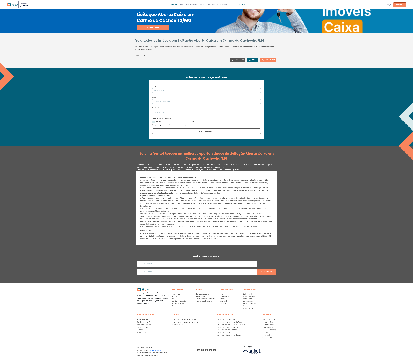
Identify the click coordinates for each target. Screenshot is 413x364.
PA (178, 322)
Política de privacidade (179, 301)
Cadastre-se (400, 5)
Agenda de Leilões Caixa (204, 301)
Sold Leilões (267, 332)
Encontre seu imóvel (202, 294)
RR (197, 322)
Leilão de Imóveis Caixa (226, 320)
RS (172, 325)
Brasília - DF (141, 332)
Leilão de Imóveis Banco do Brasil (229, 322)
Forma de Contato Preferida (161, 119)
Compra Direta (248, 301)
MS (173, 322)
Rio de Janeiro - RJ (144, 322)
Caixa (181, 5)
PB (180, 322)
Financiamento (191, 5)
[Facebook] (198, 350)
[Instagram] (202, 350)
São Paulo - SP (142, 320)
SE (177, 325)
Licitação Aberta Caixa (250, 306)
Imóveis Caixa (200, 296)
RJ (190, 322)
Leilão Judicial (248, 294)
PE (183, 322)
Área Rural (223, 301)
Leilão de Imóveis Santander (227, 332)
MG (198, 319)
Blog (173, 299)
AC (173, 319)
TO (182, 325)
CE (185, 319)
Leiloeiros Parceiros (207, 5)
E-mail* (154, 97)
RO (195, 322)
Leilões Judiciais (268, 320)
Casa (221, 294)
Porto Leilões (267, 335)
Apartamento (224, 296)
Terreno (222, 299)
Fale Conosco (228, 5)
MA (195, 319)
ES (190, 319)
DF (188, 319)
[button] (237, 60)
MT (175, 322)
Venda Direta (247, 299)
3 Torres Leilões (268, 325)
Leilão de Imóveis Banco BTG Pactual (231, 325)
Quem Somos (176, 294)
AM (178, 319)
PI (185, 322)
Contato (175, 296)
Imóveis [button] (172, 4)
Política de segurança (179, 303)
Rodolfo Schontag (269, 330)
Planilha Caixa (242, 5)
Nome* (154, 86)
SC (175, 325)
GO (193, 319)
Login (389, 5)
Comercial (223, 303)
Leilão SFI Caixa (248, 308)
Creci (218, 5)
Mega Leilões (267, 322)
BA (183, 319)
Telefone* (155, 108)
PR (187, 322)
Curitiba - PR (141, 330)
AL (175, 319)
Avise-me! (153, 27)
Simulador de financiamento (205, 299)
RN (192, 322)
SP (180, 325)
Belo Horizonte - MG (144, 325)
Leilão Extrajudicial (249, 296)
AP (180, 319)
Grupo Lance (267, 338)
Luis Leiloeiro (267, 327)
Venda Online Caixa (249, 303)
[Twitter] (214, 350)
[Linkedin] (210, 350)
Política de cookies (178, 306)
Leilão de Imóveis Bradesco (227, 330)
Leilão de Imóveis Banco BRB (228, 327)
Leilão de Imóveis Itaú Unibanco (229, 335)
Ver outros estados (155, 350)
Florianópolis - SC (143, 327)
